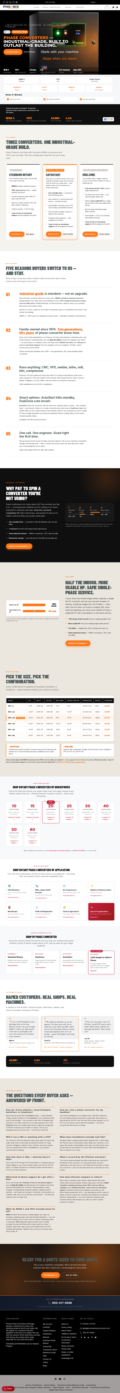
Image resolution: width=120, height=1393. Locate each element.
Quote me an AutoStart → (19, 546)
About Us (64, 1324)
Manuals (46, 1337)
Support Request (49, 1331)
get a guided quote (78, 762)
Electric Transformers (34, 1385)
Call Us (9, 1389)
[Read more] (4, 2)
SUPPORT (80, 7)
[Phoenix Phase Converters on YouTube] (60, 1379)
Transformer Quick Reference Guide (70, 1385)
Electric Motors (49, 1385)
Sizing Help (47, 1346)
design (64, 71)
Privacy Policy (66, 1327)
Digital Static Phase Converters (61, 1390)
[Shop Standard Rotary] (23, 202)
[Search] (105, 8)
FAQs (45, 1356)
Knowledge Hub (67, 1358)
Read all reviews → (102, 1061)
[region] (60, 718)
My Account (47, 1324)
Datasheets (47, 1334)
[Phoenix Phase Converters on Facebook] (56, 1379)
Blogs (45, 1366)
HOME (36, 7)
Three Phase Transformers (100, 1387)
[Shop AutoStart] (60, 202)
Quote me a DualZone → (78, 643)
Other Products (58, 1387)
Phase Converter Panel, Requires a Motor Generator (31, 1387)
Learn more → (16, 234)
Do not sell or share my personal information (68, 1340)
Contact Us (47, 1359)
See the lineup (29, 52)
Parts (68, 1387)
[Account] (109, 8)
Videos (45, 1362)
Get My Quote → (13, 52)
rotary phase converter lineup (58, 850)
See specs (30, 234)
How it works (68, 234)
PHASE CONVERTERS (51, 7)
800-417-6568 (50, 2)
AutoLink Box (91, 1385)
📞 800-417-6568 (111, 6)
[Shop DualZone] (97, 202)
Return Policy (66, 1331)
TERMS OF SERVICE (68, 1334)
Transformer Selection (80, 1387)
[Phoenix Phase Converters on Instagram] (64, 1379)
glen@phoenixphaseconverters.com (96, 1328)
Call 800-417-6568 (63, 762)
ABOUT (68, 7)
